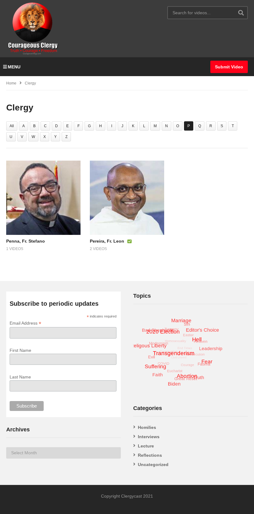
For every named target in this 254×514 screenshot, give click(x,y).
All (12, 126)
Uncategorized (153, 464)
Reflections (150, 455)
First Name (20, 350)
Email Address (25, 323)
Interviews (149, 436)
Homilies (147, 427)
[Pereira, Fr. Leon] (127, 198)
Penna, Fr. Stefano (25, 241)
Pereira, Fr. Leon (107, 241)
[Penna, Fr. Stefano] (43, 198)
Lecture (146, 445)
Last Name (20, 376)
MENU (14, 66)
